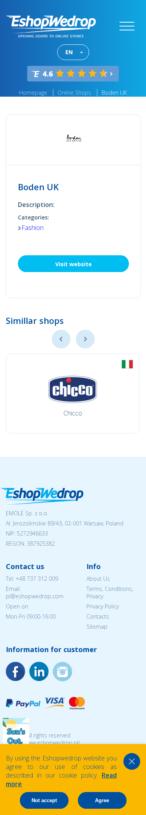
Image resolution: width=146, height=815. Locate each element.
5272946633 (32, 533)
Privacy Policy (102, 606)
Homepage (33, 92)
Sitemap (96, 626)
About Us (98, 578)
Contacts (97, 616)
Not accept (44, 800)
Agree (102, 800)
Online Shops (74, 92)
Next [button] (85, 339)
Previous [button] (61, 339)
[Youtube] (62, 671)
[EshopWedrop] (51, 26)
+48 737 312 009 (37, 578)
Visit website (73, 264)
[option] (72, 393)
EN (69, 52)
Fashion (32, 227)
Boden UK (114, 92)
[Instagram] (39, 671)
